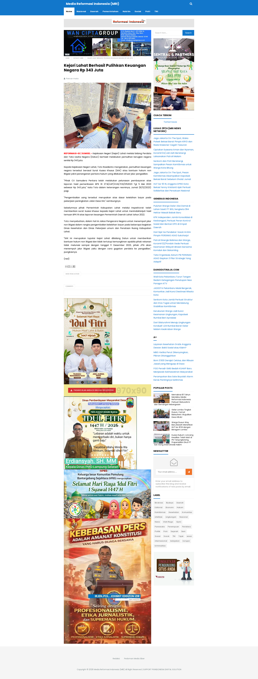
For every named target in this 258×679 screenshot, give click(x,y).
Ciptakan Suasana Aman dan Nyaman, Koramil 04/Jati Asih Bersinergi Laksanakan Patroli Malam (173, 153)
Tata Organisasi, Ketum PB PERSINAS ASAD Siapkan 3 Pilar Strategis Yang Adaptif (172, 258)
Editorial (158, 507)
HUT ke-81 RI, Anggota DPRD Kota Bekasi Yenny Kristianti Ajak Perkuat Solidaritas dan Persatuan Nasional (172, 187)
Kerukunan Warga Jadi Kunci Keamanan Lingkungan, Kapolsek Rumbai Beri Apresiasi (170, 314)
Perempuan (173, 526)
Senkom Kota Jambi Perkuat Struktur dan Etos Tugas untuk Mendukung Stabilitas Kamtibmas (173, 303)
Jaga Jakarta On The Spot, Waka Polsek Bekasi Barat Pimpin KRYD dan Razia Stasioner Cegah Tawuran (172, 141)
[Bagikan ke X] (71, 266)
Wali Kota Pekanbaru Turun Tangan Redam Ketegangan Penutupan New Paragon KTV (172, 280)
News (157, 522)
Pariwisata (160, 526)
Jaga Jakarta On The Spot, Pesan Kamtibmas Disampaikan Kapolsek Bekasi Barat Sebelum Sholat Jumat (172, 176)
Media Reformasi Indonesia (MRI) (109, 669)
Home (67, 58)
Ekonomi (170, 507)
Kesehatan (174, 512)
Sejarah (174, 531)
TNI (174, 536)
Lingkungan (171, 517)
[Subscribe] (189, 472)
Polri (166, 531)
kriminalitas (160, 545)
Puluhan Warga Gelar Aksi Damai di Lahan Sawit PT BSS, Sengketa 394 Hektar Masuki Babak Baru (171, 209)
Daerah (180, 502)
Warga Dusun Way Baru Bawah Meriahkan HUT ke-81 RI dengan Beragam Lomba (182, 426)
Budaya (169, 502)
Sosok (166, 536)
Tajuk (181, 536)
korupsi (186, 541)
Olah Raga (168, 522)
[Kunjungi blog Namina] (174, 568)
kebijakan (175, 541)
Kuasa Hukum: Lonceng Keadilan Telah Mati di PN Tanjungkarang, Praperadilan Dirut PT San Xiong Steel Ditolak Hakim (173, 440)
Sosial (157, 536)
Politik (157, 531)
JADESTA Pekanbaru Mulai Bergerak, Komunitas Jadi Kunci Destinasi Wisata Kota (173, 291)
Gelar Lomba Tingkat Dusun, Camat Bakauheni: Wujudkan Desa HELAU (181, 413)
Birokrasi (159, 502)
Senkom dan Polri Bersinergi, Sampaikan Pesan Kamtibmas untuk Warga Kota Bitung (172, 164)
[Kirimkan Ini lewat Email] (66, 266)
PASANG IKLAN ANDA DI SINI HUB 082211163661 (94, 390)
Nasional (184, 517)
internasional (161, 541)
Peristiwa (186, 526)
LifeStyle (158, 517)
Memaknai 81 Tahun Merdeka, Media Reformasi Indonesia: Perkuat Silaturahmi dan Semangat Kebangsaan (172, 399)
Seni (183, 531)
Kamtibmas (160, 512)
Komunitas (187, 512)
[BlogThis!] (69, 266)
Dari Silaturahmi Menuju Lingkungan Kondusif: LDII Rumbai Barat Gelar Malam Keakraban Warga (171, 326)
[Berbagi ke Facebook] (74, 266)
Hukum (180, 507)
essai (189, 536)
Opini (178, 522)
